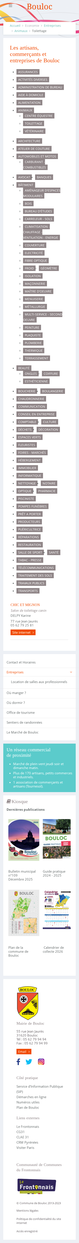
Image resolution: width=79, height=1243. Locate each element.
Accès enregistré (27, 1231)
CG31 (20, 1132)
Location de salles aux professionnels (39, 682)
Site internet (21, 632)
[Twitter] (28, 1061)
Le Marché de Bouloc (22, 732)
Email (22, 1051)
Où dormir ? (16, 702)
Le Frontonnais (27, 1126)
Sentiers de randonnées (24, 722)
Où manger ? (16, 693)
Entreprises (52, 25)
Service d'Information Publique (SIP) (39, 1089)
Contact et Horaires (21, 662)
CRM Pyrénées (27, 1142)
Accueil (15, 25)
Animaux (20, 31)
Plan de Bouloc (27, 1107)
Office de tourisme (21, 712)
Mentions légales (27, 1211)
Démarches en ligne (31, 1097)
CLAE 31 (22, 1137)
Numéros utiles (28, 1102)
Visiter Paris (25, 1147)
